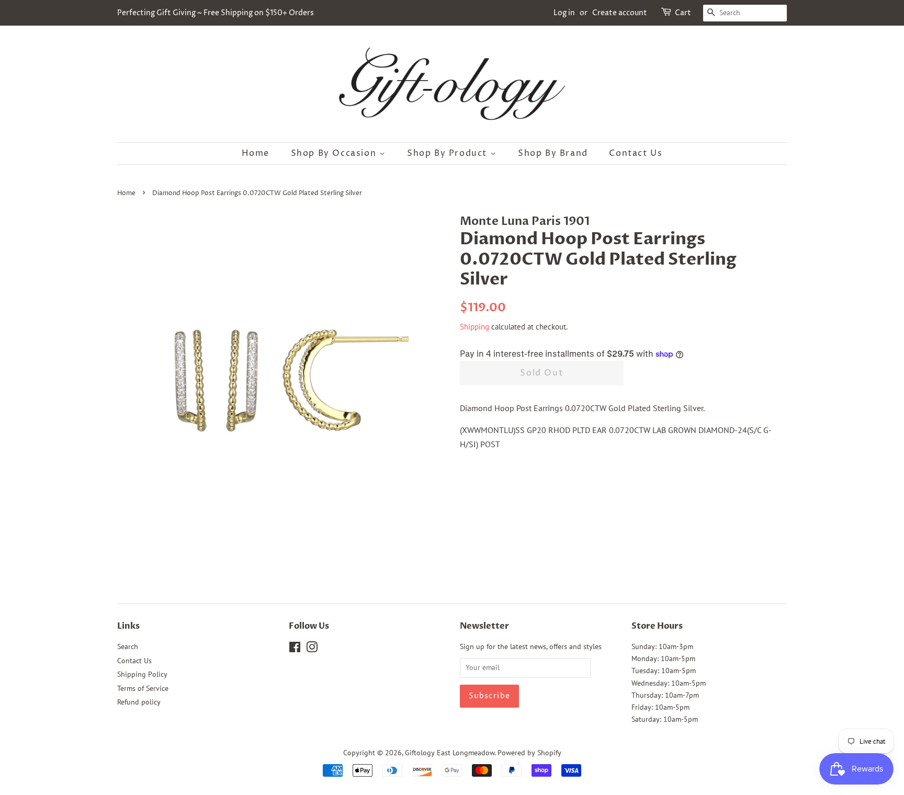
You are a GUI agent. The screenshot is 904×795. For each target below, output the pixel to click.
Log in (564, 13)
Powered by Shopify (529, 752)
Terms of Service (142, 688)
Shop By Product (448, 153)
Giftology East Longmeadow (449, 752)
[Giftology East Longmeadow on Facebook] (295, 649)
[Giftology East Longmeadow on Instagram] (312, 649)
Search (127, 646)
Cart (683, 13)
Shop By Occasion (335, 153)
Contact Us (635, 153)
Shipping (474, 327)
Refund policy (139, 702)
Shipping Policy (142, 674)
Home (255, 153)
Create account (619, 13)
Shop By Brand (553, 153)
